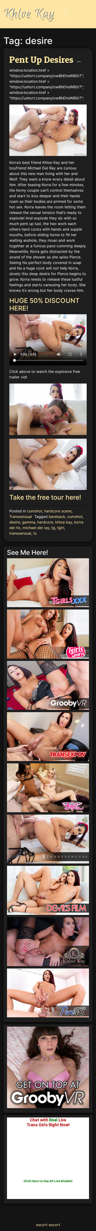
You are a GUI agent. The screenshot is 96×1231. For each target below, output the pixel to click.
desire (14, 522)
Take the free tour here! (45, 497)
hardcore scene (58, 511)
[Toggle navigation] (65, 14)
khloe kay (63, 522)
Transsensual (20, 516)
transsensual (20, 533)
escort (42, 1224)
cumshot (34, 511)
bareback (57, 516)
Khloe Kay (29, 14)
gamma (28, 522)
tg (53, 527)
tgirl (60, 527)
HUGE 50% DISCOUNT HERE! (44, 304)
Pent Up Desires (41, 59)
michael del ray (36, 527)
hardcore (45, 522)
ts (35, 533)
